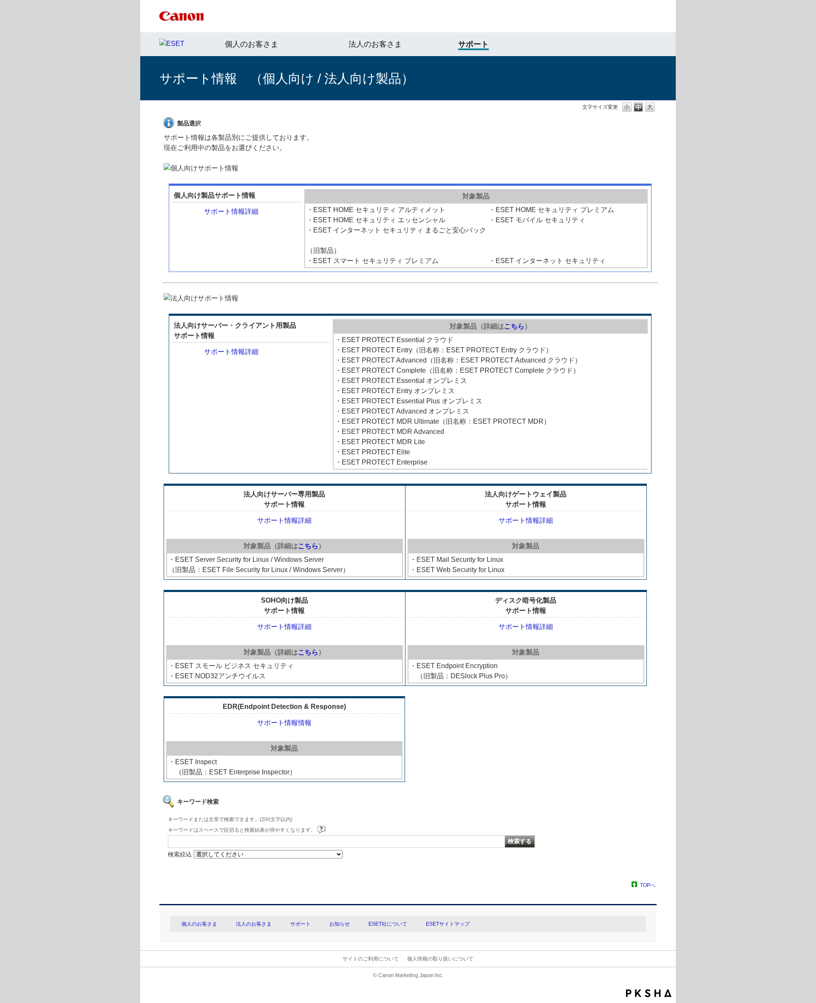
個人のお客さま (251, 44)
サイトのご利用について (371, 959)
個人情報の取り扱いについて (440, 959)
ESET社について (387, 924)
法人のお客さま (375, 44)
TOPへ (647, 885)
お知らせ (339, 924)
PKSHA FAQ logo (649, 993)
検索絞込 (180, 854)
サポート (300, 924)
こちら (514, 326)
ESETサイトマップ (448, 924)
